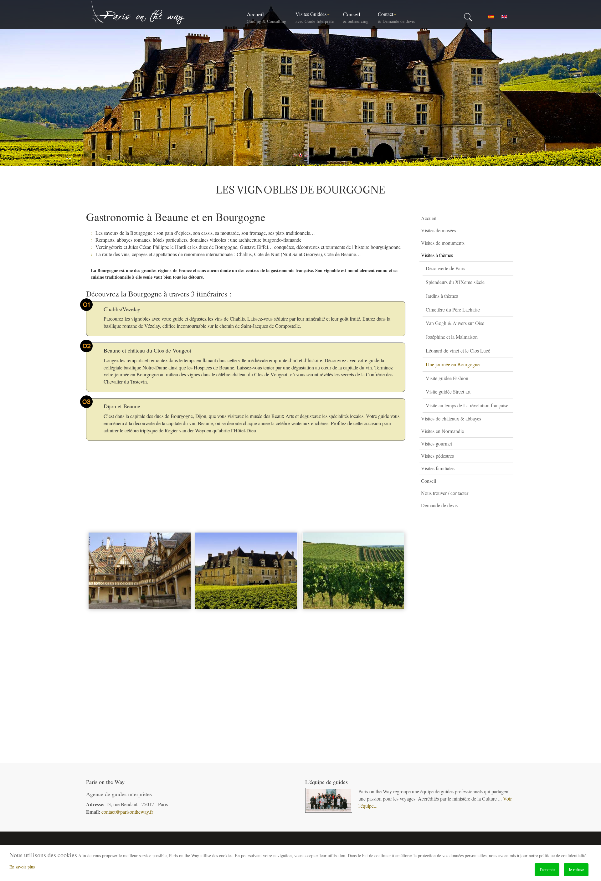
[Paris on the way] (138, 12)
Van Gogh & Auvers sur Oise (455, 323)
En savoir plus (22, 867)
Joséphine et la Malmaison (452, 336)
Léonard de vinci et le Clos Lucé (458, 350)
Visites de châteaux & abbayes (451, 418)
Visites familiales (438, 468)
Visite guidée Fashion (447, 378)
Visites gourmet (436, 443)
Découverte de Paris (445, 268)
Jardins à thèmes (442, 295)
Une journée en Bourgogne (453, 364)
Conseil (355, 17)
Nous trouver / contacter (444, 493)
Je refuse (576, 870)
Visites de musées (438, 230)
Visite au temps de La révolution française (467, 405)
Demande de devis (439, 505)
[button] (510, 230)
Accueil (266, 17)
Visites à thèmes (437, 255)
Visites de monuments (443, 243)
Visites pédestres (437, 455)
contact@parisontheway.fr (127, 811)
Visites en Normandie (442, 431)
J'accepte (547, 870)
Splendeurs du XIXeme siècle (455, 282)
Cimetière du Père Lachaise (453, 309)
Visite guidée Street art (448, 391)
